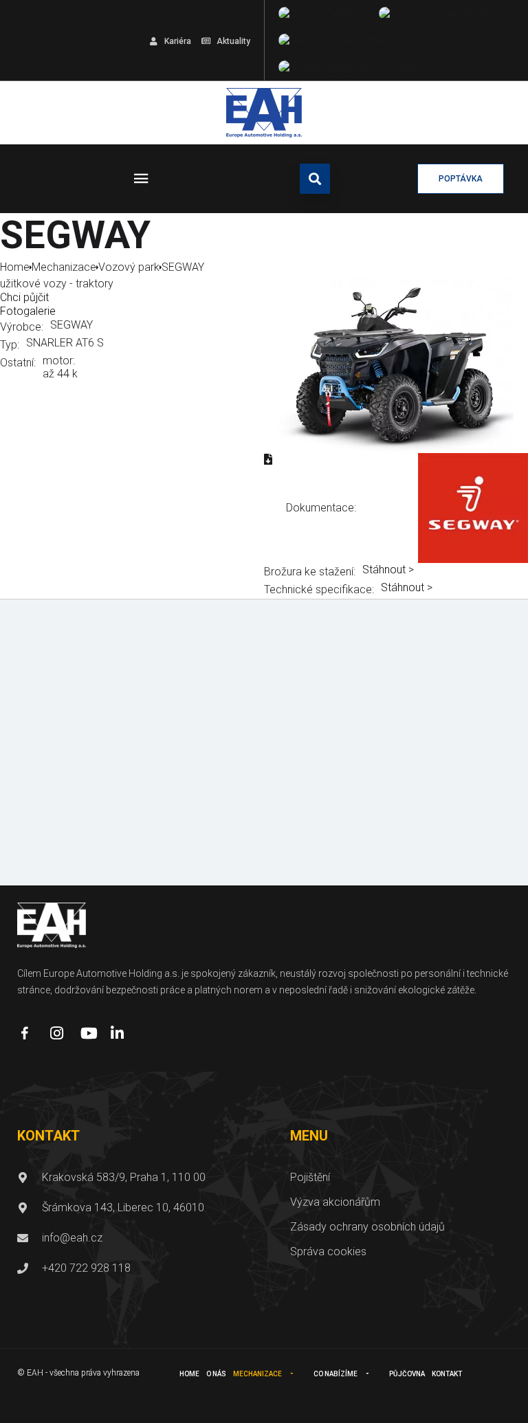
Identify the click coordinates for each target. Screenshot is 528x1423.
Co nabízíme (336, 1374)
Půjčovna (407, 1374)
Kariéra (177, 41)
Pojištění (310, 1177)
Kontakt (447, 1374)
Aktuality (233, 41)
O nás (216, 1374)
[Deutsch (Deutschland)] (338, 40)
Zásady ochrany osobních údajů (367, 1226)
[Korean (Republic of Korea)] (350, 67)
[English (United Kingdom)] (444, 13)
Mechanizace (257, 1374)
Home (189, 1374)
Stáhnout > (388, 569)
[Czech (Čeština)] (322, 13)
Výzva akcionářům (335, 1202)
